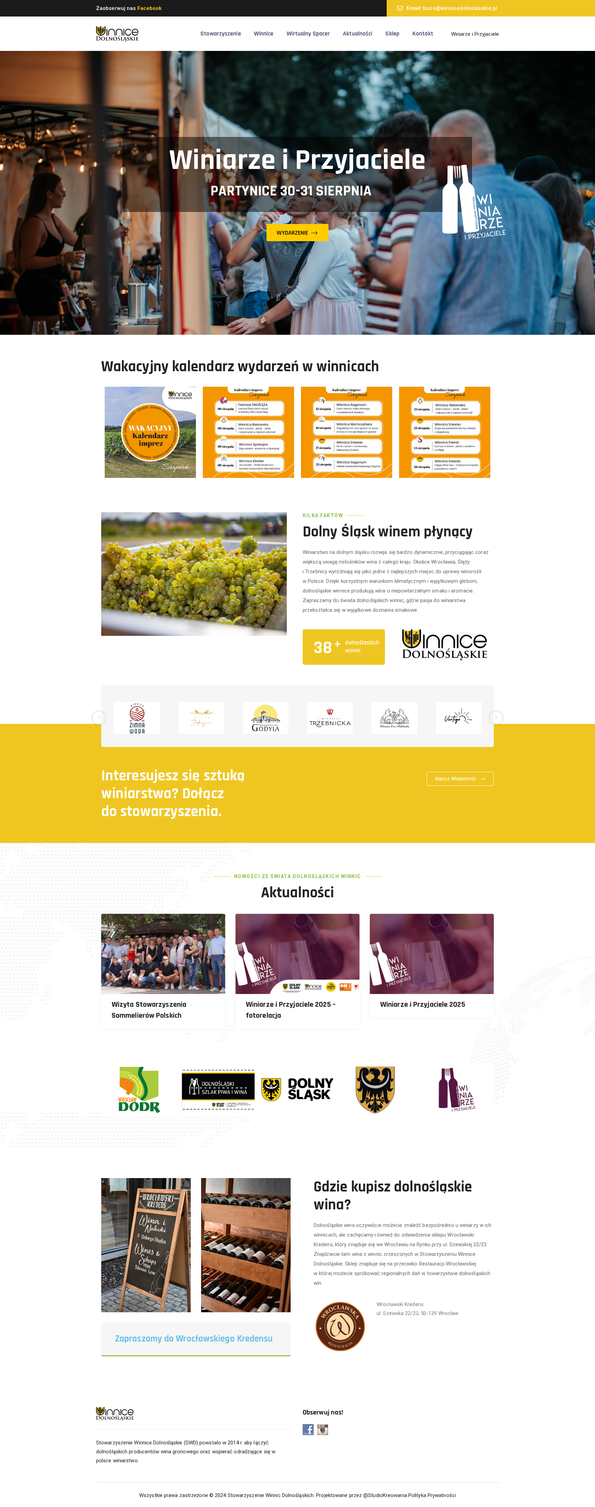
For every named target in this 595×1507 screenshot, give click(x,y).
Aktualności (357, 34)
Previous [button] (99, 718)
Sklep (392, 34)
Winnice (264, 34)
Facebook (149, 8)
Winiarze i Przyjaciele (475, 34)
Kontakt (423, 34)
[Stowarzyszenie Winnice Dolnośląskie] (117, 34)
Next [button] (496, 718)
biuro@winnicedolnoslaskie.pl (460, 8)
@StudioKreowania (385, 1495)
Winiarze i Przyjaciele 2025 (422, 1004)
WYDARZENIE (293, 233)
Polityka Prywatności (432, 1495)
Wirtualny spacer (308, 34)
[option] (137, 718)
